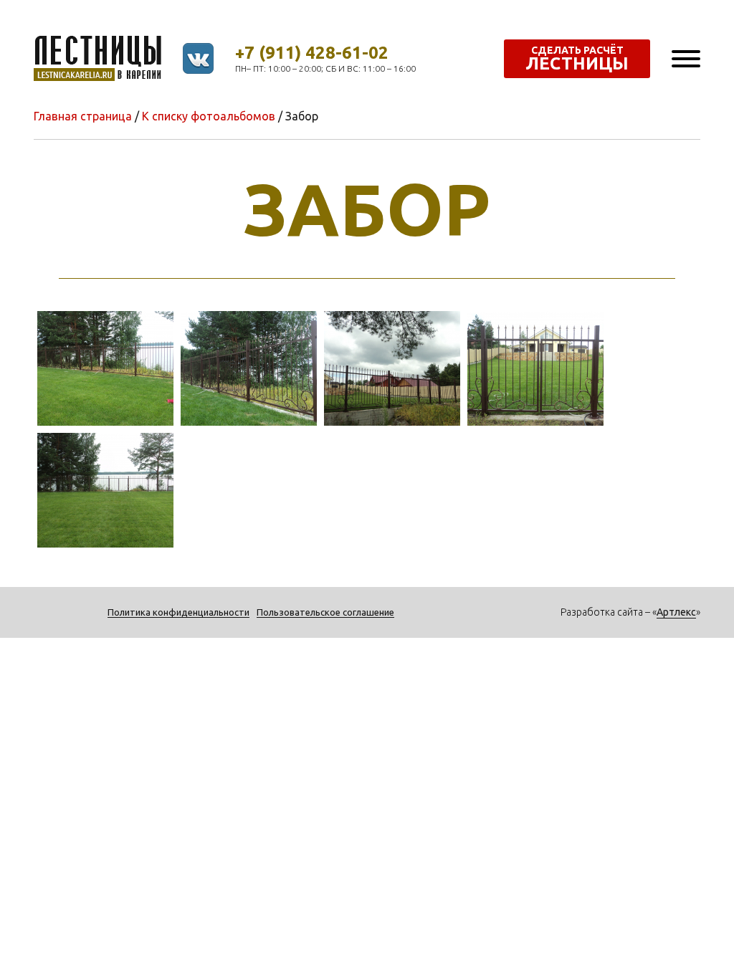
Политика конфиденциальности (178, 612)
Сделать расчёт (577, 58)
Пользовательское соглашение (325, 612)
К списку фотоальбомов (208, 116)
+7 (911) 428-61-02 (312, 52)
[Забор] (105, 366)
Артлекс (676, 612)
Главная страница (83, 116)
